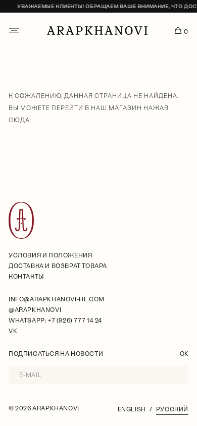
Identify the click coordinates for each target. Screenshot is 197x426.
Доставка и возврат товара (58, 266)
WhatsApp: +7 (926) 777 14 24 (55, 320)
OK (184, 353)
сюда (19, 120)
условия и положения (50, 255)
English (132, 409)
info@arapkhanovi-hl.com (57, 299)
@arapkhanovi (35, 309)
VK (13, 331)
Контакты (26, 276)
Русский (172, 409)
